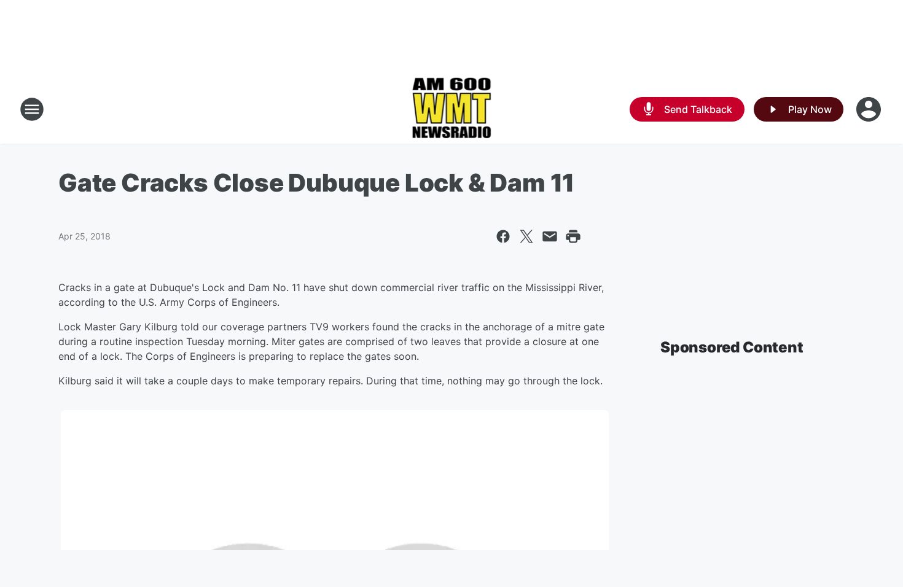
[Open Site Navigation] (32, 109)
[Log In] (869, 109)
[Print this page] (573, 236)
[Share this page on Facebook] (503, 236)
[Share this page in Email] (549, 236)
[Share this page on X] (526, 236)
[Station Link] (452, 109)
